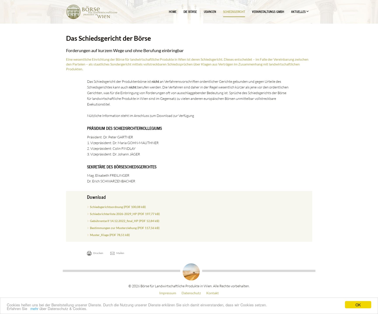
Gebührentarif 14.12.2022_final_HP (124, 221)
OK (358, 304)
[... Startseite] (91, 11)
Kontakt (212, 293)
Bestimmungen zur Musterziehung (124, 228)
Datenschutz (191, 293)
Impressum (167, 293)
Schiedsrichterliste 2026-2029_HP (125, 214)
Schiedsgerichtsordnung (118, 207)
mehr (34, 308)
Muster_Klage (110, 235)
